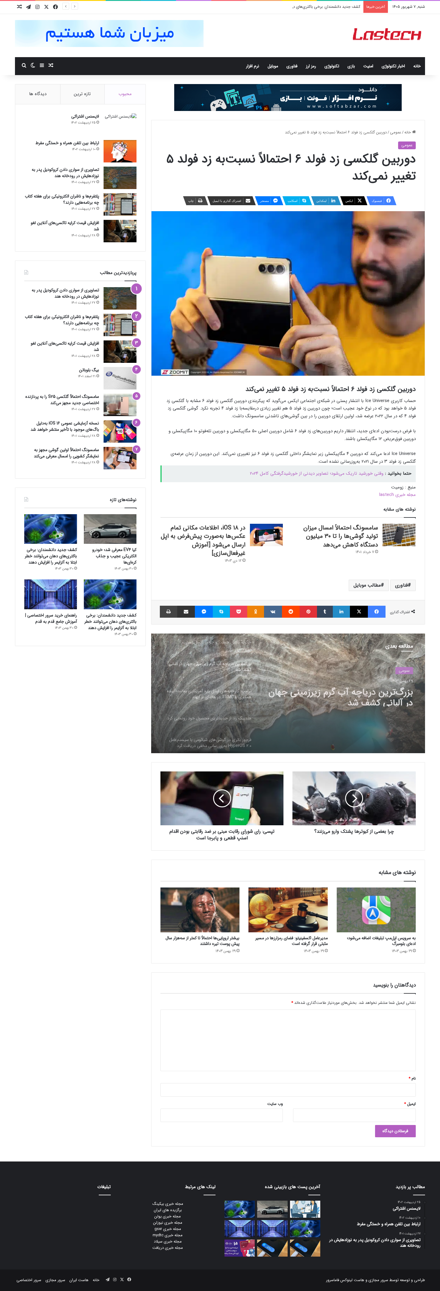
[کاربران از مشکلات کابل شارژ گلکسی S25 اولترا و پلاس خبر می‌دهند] (305, 1248)
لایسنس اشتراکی (85, 116)
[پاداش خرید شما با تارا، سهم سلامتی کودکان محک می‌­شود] (239, 1248)
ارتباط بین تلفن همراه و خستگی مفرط (67, 143)
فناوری (292, 66)
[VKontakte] (273, 612)
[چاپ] (168, 612)
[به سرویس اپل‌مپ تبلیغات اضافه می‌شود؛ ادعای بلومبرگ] (376, 909)
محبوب (125, 94)
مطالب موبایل (367, 585)
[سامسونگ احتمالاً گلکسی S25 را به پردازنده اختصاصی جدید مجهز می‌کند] (120, 405)
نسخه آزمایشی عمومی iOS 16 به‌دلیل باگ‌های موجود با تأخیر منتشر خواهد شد (65, 426)
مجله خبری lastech (397, 494)
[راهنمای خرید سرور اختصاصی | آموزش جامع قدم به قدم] (50, 594)
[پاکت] (238, 612)
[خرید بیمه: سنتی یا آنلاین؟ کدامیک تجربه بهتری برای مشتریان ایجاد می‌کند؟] (305, 1209)
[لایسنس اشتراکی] (120, 124)
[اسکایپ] (221, 612)
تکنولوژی (331, 66)
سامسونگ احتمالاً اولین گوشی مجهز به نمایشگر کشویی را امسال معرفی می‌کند (66, 453)
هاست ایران (79, 1280)
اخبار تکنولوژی (393, 66)
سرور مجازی (378, 1280)
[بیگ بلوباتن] (120, 378)
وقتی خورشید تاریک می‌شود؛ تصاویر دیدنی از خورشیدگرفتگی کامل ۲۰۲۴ (316, 473)
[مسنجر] (204, 612)
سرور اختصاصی (28, 1280)
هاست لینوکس (351, 1280)
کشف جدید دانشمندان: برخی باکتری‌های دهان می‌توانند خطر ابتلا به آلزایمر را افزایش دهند (288, 7)
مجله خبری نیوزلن (167, 1223)
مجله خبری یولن (167, 1216)
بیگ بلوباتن (89, 370)
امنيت (368, 66)
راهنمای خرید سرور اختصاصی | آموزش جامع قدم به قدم (51, 618)
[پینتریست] (308, 612)
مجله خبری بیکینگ (167, 1204)
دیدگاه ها (37, 94)
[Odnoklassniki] (255, 612)
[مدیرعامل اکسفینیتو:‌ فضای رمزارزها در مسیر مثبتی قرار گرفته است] (287, 909)
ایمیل (410, 1104)
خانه (417, 66)
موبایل (273, 66)
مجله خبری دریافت (167, 1248)
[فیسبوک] (377, 612)
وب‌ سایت (275, 1104)
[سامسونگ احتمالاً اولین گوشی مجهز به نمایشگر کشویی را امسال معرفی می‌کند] (120, 458)
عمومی (395, 132)
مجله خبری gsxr (167, 1229)
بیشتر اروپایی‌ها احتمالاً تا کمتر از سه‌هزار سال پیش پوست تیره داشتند (202, 941)
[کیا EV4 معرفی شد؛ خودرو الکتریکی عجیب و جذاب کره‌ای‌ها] (110, 529)
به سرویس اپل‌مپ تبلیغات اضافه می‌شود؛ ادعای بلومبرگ (381, 941)
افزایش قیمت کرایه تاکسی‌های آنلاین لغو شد (65, 226)
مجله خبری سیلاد (168, 1241)
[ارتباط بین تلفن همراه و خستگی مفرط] (120, 151)
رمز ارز (311, 66)
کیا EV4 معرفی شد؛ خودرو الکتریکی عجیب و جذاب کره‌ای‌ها (114, 556)
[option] (288, 693)
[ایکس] (359, 612)
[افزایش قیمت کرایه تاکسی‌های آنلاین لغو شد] (120, 231)
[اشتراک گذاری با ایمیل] (186, 612)
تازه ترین (82, 94)
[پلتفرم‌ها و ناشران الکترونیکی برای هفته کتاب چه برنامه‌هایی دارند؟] (120, 204)
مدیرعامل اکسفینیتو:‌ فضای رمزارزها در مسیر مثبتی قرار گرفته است (291, 941)
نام (412, 1078)
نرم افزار (252, 66)
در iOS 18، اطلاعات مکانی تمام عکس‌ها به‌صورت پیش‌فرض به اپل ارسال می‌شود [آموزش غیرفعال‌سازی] (203, 540)
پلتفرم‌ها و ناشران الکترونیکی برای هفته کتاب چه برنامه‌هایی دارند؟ (62, 199)
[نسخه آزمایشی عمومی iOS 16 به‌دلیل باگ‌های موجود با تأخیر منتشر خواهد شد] (120, 431)
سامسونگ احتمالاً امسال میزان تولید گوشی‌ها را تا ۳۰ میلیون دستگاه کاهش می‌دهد (340, 536)
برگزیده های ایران (168, 1210)
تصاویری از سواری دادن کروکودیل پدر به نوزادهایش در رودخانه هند (65, 172)
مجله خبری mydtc (168, 1235)
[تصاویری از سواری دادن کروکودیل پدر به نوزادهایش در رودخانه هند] (120, 178)
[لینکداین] (341, 612)
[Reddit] (291, 612)
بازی (351, 66)
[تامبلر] (325, 612)
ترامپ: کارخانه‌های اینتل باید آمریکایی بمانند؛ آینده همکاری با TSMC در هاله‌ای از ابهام (340, 696)
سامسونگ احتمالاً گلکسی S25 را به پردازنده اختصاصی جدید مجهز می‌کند (62, 399)
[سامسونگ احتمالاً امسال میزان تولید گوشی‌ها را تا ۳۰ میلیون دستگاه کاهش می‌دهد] (399, 535)
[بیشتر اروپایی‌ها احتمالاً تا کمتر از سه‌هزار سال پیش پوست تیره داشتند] (199, 909)
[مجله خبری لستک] (388, 35)
